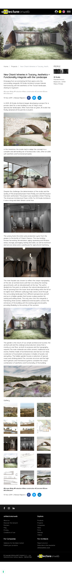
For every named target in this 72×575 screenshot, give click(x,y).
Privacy (6, 530)
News (39, 528)
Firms (39, 530)
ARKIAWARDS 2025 (43, 548)
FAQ (5, 528)
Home (6, 66)
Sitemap (40, 532)
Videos (39, 535)
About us (6, 520)
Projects (14, 66)
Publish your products (11, 545)
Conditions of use (9, 532)
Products (40, 520)
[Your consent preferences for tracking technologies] (3, 571)
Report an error (42, 543)
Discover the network (11, 523)
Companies (41, 525)
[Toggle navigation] (69, 12)
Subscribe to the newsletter (46, 545)
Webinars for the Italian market (14, 543)
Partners (6, 525)
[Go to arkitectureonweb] (15, 12)
